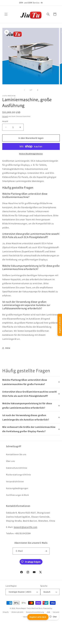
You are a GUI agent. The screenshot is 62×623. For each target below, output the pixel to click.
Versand (5, 116)
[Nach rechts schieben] (37, 90)
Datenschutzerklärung (35, 612)
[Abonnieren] (46, 551)
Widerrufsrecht (17, 612)
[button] (6, 14)
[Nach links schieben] (24, 90)
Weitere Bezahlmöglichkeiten (31, 153)
